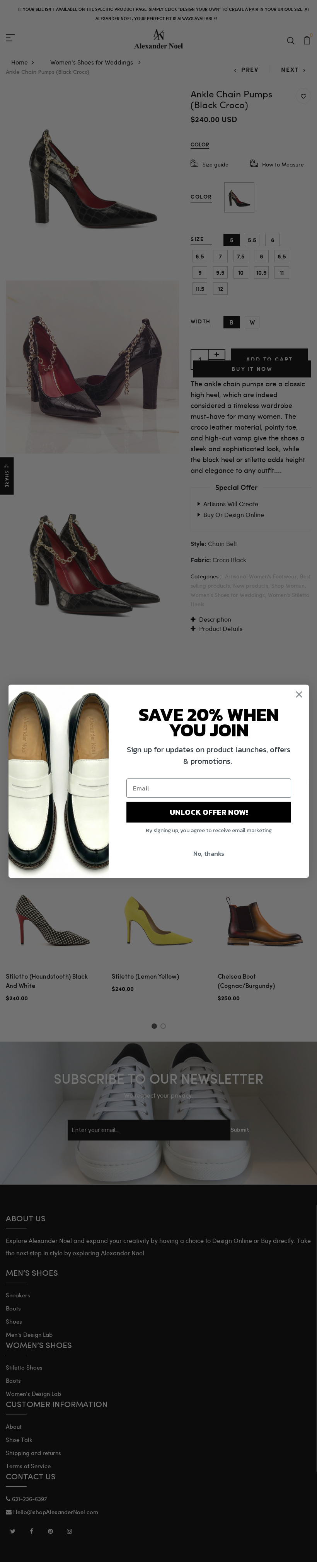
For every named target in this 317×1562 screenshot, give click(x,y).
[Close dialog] (299, 694)
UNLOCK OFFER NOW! (209, 812)
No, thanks (208, 853)
